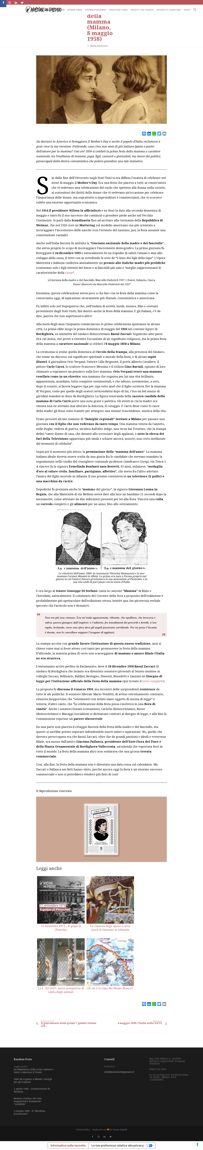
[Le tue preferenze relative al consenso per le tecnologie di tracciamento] (197, 1144)
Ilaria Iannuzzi (99, 45)
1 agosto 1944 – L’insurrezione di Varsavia (32, 1090)
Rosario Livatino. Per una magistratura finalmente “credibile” (28, 1101)
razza (69, 273)
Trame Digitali (120, 1129)
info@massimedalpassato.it (119, 1071)
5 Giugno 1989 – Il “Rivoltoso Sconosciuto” (29, 1112)
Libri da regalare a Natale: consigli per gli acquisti (33, 1080)
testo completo (152, 681)
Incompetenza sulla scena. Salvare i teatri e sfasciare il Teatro (33, 1071)
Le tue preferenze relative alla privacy (118, 1145)
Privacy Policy (83, 1129)
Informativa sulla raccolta (68, 1145)
